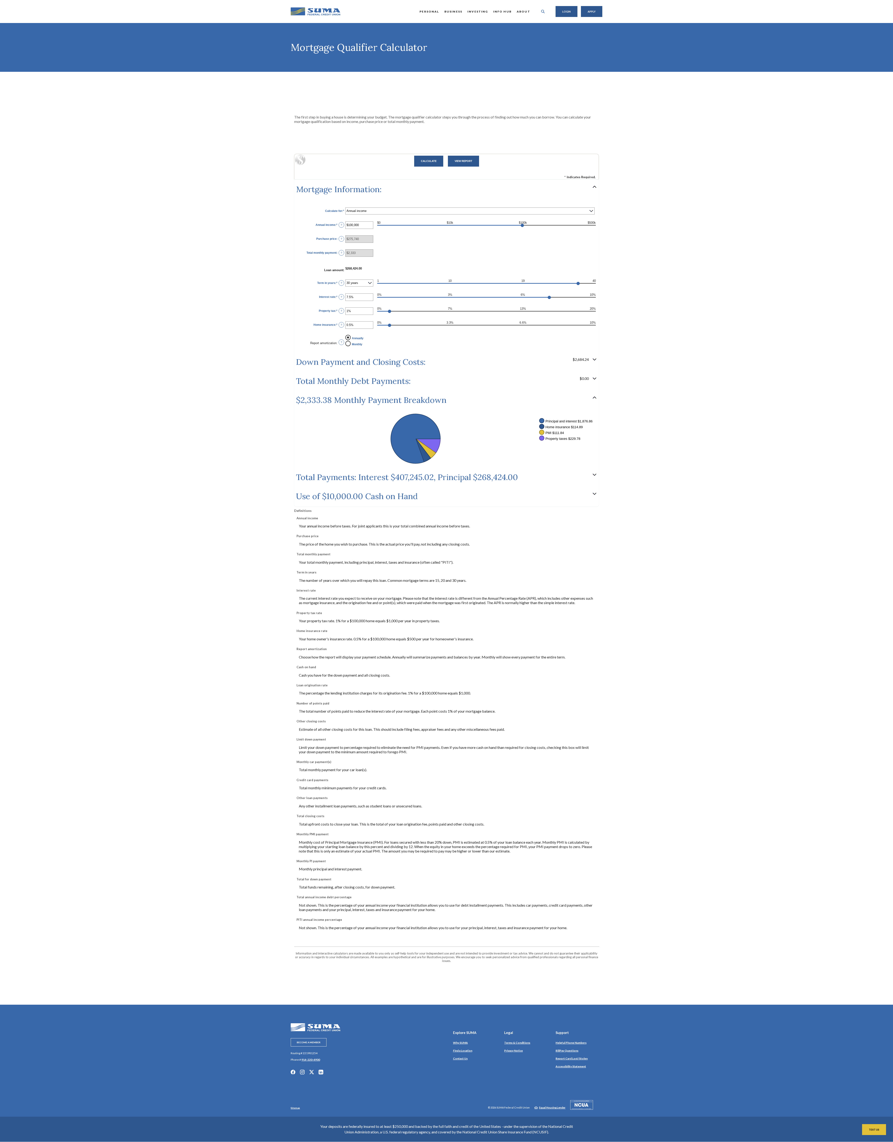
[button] (446, 189)
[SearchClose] (543, 11)
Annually (357, 338)
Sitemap (295, 1107)
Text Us (874, 1129)
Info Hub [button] (502, 11)
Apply (592, 11)
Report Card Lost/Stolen (572, 1058)
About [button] (523, 11)
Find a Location (462, 1050)
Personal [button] (429, 11)
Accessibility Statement (571, 1066)
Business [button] (453, 11)
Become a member (308, 1042)
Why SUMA (460, 1042)
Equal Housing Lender (552, 1107)
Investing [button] (477, 11)
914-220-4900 (310, 1059)
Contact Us (460, 1058)
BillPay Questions (567, 1050)
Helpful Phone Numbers (571, 1042)
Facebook (293, 1072)
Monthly (357, 344)
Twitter (311, 1072)
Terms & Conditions (517, 1042)
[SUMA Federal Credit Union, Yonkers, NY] (315, 11)
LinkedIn (321, 1072)
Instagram (302, 1072)
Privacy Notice (513, 1050)
